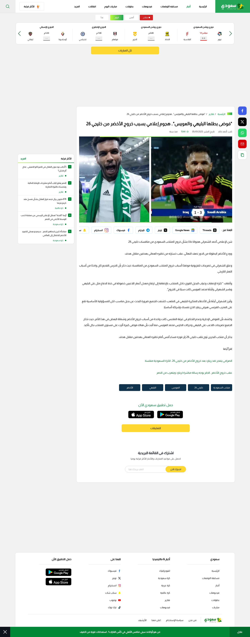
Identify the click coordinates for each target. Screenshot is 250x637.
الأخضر (130, 387)
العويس (176, 387)
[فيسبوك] (123, 230)
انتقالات (92, 6)
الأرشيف (142, 620)
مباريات (215, 607)
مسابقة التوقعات (210, 578)
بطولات (130, 6)
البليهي (152, 387)
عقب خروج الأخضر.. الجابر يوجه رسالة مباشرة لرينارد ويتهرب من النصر (194, 372)
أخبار (188, 6)
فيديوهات (147, 6)
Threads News (211, 229)
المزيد (23, 158)
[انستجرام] (101, 230)
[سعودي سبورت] (232, 6)
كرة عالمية (165, 592)
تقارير (211, 114)
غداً (102, 17)
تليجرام (149, 229)
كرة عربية (165, 585)
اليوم (117, 17)
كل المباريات (125, 50)
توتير (167, 229)
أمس (131, 17)
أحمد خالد (222, 131)
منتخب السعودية (221, 387)
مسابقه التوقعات (169, 6)
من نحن (192, 620)
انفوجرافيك (164, 570)
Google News (190, 229)
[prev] (230, 33)
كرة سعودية (164, 578)
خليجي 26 (198, 387)
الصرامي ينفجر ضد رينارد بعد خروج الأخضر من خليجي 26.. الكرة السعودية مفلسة (188, 360)
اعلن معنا (156, 620)
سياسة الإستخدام (174, 620)
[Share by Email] (242, 144)
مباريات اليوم (110, 6)
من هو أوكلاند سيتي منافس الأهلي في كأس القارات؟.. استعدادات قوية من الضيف (120, 632)
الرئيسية (203, 6)
